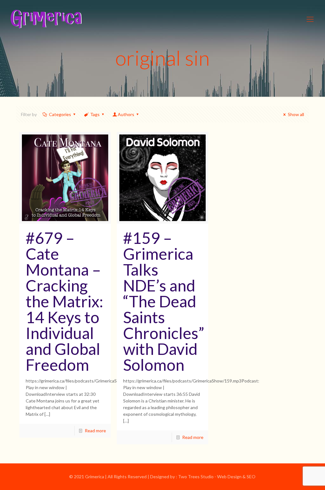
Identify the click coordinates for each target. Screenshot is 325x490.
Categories (60, 114)
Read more (95, 430)
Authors (126, 114)
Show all (296, 114)
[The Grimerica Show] (45, 19)
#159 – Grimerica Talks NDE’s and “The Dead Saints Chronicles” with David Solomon (163, 301)
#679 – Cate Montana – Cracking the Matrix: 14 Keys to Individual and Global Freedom (64, 301)
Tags (95, 114)
